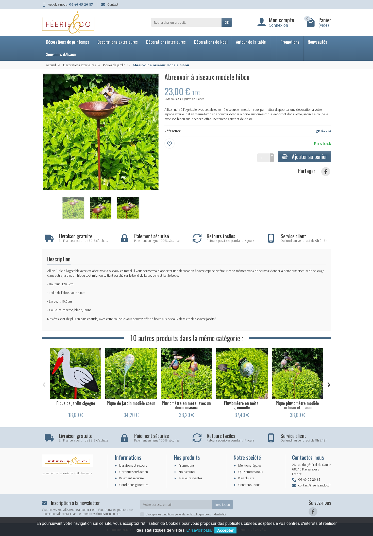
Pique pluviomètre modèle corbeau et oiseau (297, 405)
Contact (112, 4)
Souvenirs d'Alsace (61, 54)
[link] (325, 171)
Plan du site (246, 478)
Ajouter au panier (309, 156)
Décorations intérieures (166, 42)
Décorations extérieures (117, 42)
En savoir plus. (199, 530)
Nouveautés (317, 42)
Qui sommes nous (250, 471)
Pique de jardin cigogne (75, 403)
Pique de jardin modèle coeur (131, 403)
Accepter (225, 530)
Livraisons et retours (133, 465)
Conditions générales (133, 484)
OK (227, 22)
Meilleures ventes (190, 478)
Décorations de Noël (211, 42)
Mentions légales (249, 465)
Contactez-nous (249, 484)
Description (59, 259)
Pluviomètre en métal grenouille (242, 405)
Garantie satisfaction (133, 471)
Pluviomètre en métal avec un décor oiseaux (186, 405)
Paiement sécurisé (131, 478)
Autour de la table (251, 42)
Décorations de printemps (67, 42)
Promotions (289, 42)
